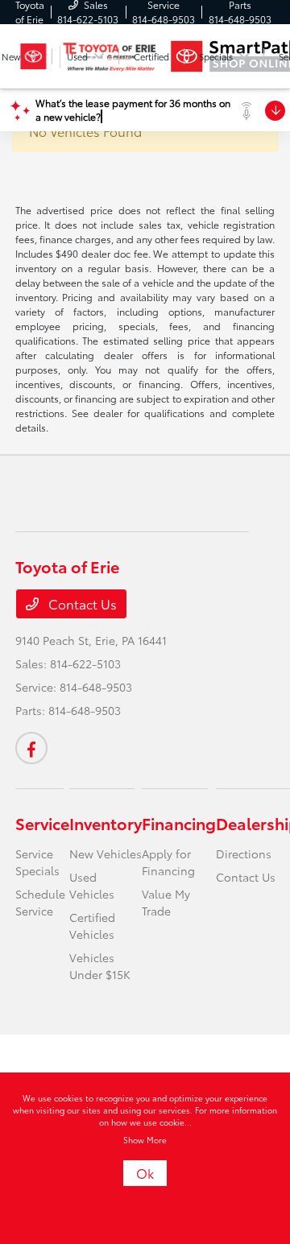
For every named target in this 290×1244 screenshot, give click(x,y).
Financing (179, 823)
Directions (243, 853)
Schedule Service (40, 902)
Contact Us (81, 603)
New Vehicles (105, 853)
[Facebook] (31, 748)
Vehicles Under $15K (99, 965)
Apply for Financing (168, 861)
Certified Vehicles (92, 925)
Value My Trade (166, 902)
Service (42, 823)
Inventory (105, 823)
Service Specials (37, 861)
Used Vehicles (91, 885)
